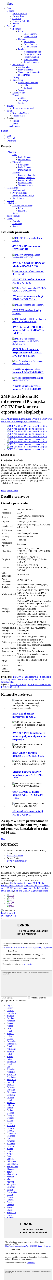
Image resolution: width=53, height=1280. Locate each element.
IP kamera (16, 29)
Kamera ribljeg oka (32, 52)
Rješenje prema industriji (23, 108)
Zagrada (21, 98)
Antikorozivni (24, 67)
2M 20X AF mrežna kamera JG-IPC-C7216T (28, 281)
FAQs (15, 123)
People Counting (31, 57)
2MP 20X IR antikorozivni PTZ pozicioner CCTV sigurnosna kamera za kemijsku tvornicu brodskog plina (26, 679)
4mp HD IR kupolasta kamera (14, 888)
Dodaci (15, 95)
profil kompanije (19, 13)
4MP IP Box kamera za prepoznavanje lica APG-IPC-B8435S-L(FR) (27, 352)
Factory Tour (18, 16)
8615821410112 (8, 916)
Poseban (22, 49)
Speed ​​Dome (24, 75)
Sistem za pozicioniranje (29, 72)
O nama (10, 11)
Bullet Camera (30, 34)
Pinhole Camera (31, 59)
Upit (3, 838)
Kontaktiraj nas (13, 126)
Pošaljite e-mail (8, 913)
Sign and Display (22, 891)
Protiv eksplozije (25, 69)
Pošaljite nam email (9, 490)
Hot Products (16, 883)
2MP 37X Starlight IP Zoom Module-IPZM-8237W (28, 264)
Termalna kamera (31, 62)
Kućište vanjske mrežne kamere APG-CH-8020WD (28, 371)
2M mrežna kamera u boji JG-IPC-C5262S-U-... (27, 298)
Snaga (21, 103)
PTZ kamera (18, 64)
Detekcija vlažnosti (32, 54)
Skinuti (15, 121)
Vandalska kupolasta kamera (36, 885)
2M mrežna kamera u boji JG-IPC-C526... (27, 813)
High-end (22, 39)
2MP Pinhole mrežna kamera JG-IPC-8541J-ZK (28, 754)
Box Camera (29, 41)
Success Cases (18, 115)
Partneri (15, 23)
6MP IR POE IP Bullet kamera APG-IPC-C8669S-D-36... (28, 794)
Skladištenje (17, 80)
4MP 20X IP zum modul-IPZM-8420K (26, 248)
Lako (20, 31)
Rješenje (10, 105)
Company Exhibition (21, 21)
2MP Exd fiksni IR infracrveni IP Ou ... (24, 715)
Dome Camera (30, 36)
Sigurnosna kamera (39, 891)
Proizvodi (11, 26)
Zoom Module (18, 92)
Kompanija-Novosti (21, 113)
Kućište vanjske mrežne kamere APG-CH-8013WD (28, 387)
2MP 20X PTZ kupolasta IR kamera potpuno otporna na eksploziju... (29, 736)
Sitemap (27, 883)
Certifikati (16, 18)
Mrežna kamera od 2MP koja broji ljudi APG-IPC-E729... (27, 775)
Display (15, 77)
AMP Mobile (38, 883)
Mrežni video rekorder (28, 82)
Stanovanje (23, 100)
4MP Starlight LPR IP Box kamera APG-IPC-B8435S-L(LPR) (28, 330)
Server (21, 90)
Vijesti (9, 110)
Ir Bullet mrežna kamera (12, 885)
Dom (9, 8)
